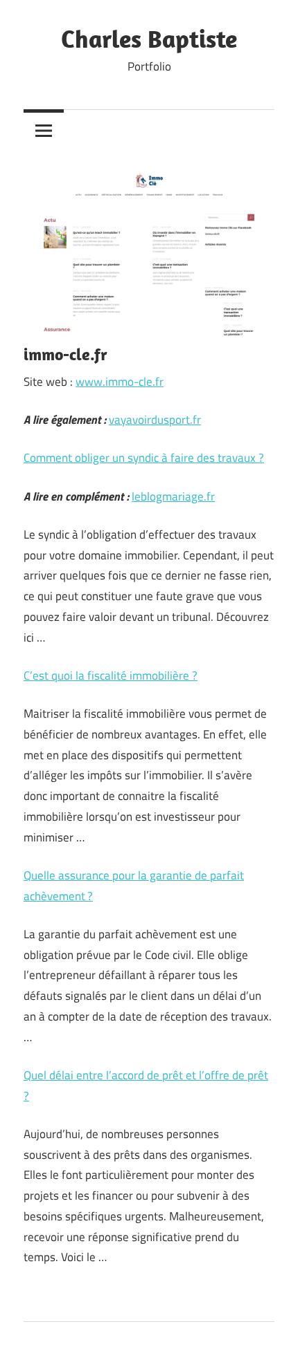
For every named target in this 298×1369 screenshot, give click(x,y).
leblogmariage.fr (173, 496)
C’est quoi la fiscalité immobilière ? (111, 675)
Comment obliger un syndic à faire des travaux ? (144, 458)
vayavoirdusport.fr (155, 420)
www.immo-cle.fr (120, 382)
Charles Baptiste (149, 38)
